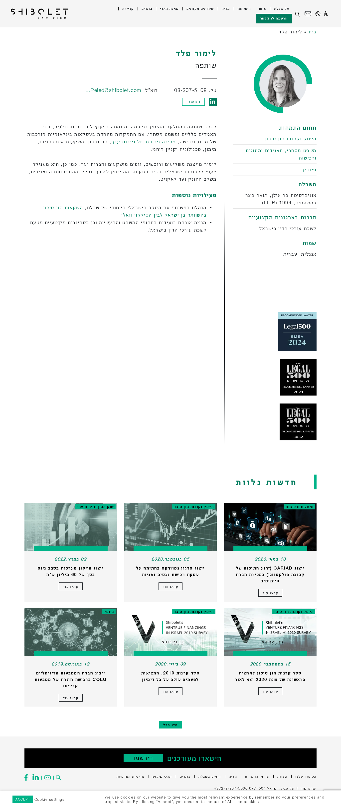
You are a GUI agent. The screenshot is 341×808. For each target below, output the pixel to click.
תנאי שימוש (162, 776)
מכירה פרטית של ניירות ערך (144, 141)
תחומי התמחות (257, 776)
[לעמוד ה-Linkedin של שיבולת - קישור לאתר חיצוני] (35, 778)
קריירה (128, 8)
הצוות (282, 776)
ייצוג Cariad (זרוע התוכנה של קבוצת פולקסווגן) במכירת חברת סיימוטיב (270, 574)
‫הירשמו (143, 757)
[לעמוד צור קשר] (47, 778)
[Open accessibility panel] (326, 13)
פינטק (310, 169)
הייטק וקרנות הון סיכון (291, 138)
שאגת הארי (169, 8)
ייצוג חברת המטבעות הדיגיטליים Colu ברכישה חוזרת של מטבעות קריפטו (71, 679)
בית (313, 31)
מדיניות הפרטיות (131, 776)
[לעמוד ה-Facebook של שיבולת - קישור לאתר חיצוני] (27, 778)
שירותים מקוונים (200, 8)
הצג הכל (170, 725)
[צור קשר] (308, 13)
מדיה (226, 8)
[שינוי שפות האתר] (318, 14)
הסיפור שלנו (306, 776)
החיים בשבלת (209, 776)
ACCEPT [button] (22, 799)
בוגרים (147, 8)
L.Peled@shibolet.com (114, 90)
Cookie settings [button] (49, 799)
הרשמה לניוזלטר (274, 18)
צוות (262, 8)
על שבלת (281, 8)
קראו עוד (270, 593)
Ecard (193, 102)
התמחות (244, 8)
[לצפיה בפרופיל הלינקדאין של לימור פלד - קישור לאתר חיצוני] (212, 102)
